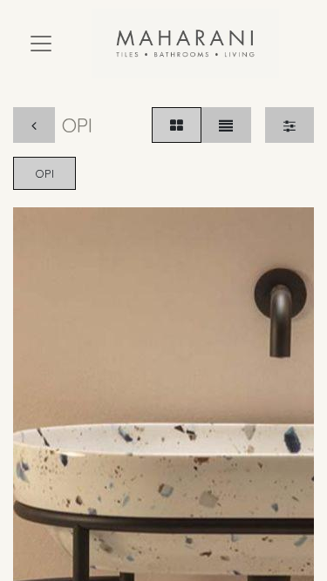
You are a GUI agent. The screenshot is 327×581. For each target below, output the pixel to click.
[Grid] (176, 125)
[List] (226, 125)
